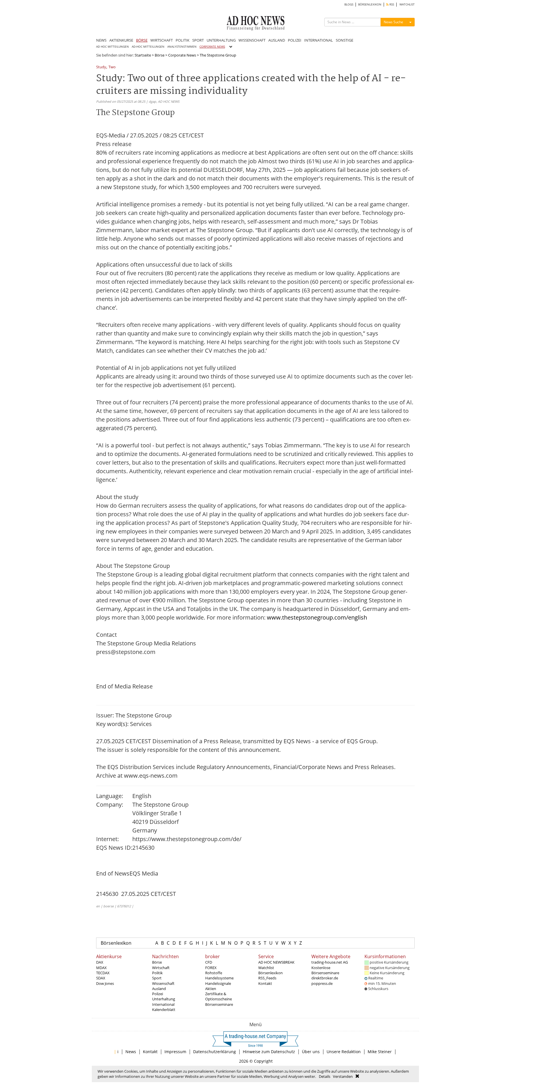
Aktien (210, 988)
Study (101, 67)
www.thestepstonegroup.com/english (317, 617)
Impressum (175, 1051)
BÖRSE (142, 40)
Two (112, 67)
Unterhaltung (163, 998)
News (130, 1051)
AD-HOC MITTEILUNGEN (148, 46)
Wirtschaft (161, 967)
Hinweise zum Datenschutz (269, 1051)
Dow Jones (105, 983)
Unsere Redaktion (344, 1051)
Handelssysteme (219, 978)
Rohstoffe (213, 972)
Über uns (311, 1051)
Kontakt (265, 983)
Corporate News (182, 55)
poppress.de (322, 983)
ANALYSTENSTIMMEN (182, 46)
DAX (99, 962)
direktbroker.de (324, 978)
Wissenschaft (163, 983)
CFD (208, 962)
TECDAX (103, 972)
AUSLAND (276, 40)
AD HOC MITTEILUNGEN (112, 46)
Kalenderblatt (163, 1009)
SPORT (198, 40)
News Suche (393, 22)
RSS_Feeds (267, 978)
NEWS (101, 40)
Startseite (143, 55)
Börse (159, 55)
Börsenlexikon (116, 943)
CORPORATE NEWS (212, 46)
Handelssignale (218, 983)
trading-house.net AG (329, 962)
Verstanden (343, 1076)
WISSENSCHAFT (251, 40)
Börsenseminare (219, 1004)
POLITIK (182, 40)
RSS (391, 4)
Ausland (159, 988)
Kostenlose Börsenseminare (325, 970)
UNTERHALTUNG (221, 40)
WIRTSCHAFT (161, 40)
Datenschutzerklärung (214, 1051)
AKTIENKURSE (121, 40)
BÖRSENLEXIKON (369, 4)
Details (324, 1076)
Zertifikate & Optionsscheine (218, 996)
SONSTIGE (344, 40)
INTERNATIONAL (318, 40)
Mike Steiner (380, 1051)
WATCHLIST (407, 4)
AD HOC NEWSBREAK (276, 962)
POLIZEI (294, 40)
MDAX (101, 967)
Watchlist (266, 967)
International (163, 1004)
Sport (157, 978)
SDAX (100, 978)
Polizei (157, 993)
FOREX (211, 967)
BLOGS (348, 4)
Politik (157, 972)
